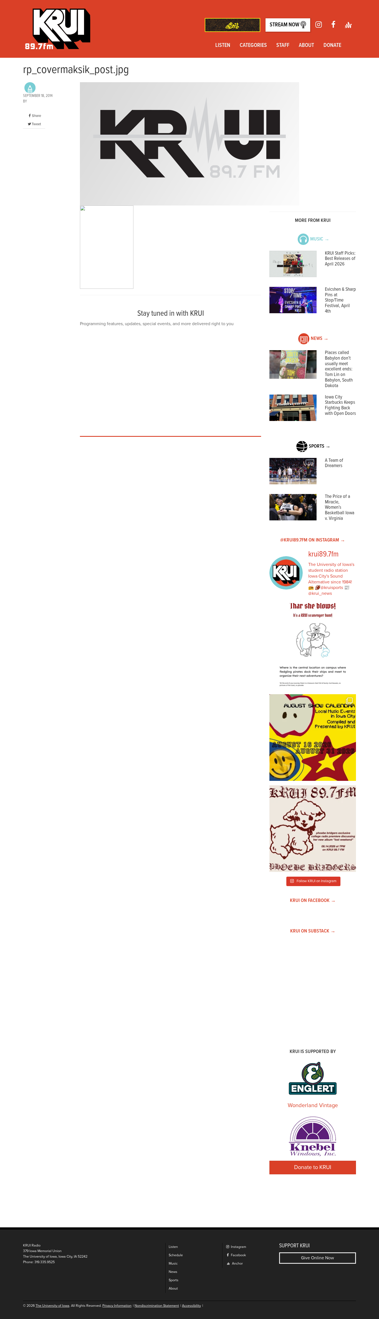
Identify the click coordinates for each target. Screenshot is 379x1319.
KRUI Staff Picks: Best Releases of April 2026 (340, 259)
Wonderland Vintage (313, 1105)
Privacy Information (117, 1306)
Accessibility (191, 1306)
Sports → (319, 446)
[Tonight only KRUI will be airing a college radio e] (312, 828)
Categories (253, 45)
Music (173, 1264)
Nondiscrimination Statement (157, 1306)
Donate (332, 45)
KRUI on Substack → (312, 931)
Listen (222, 45)
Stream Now (285, 25)
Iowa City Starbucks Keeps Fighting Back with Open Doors (340, 405)
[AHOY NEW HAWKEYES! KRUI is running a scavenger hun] (312, 646)
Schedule (176, 1255)
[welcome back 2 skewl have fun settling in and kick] (312, 737)
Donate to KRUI (312, 1167)
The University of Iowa (52, 1306)
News (173, 1272)
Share (36, 116)
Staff (282, 45)
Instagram (238, 1247)
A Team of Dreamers (334, 463)
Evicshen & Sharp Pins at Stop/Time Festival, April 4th (340, 300)
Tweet (36, 124)
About (306, 45)
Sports (173, 1280)
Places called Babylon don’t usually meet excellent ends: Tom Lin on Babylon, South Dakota (339, 369)
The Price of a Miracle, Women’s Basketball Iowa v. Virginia (339, 507)
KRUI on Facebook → (313, 900)
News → (320, 338)
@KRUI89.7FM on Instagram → (312, 540)
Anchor (237, 1264)
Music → (319, 239)
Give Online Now (317, 1258)
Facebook (238, 1255)
